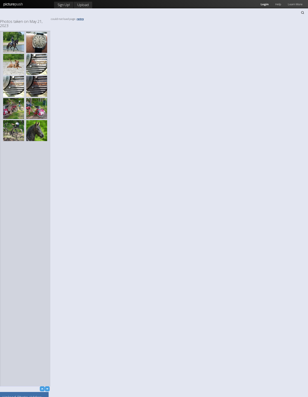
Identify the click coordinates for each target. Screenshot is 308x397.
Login (265, 4)
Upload (83, 4)
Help (278, 4)
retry (80, 19)
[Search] (302, 12)
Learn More (295, 4)
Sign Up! (64, 4)
